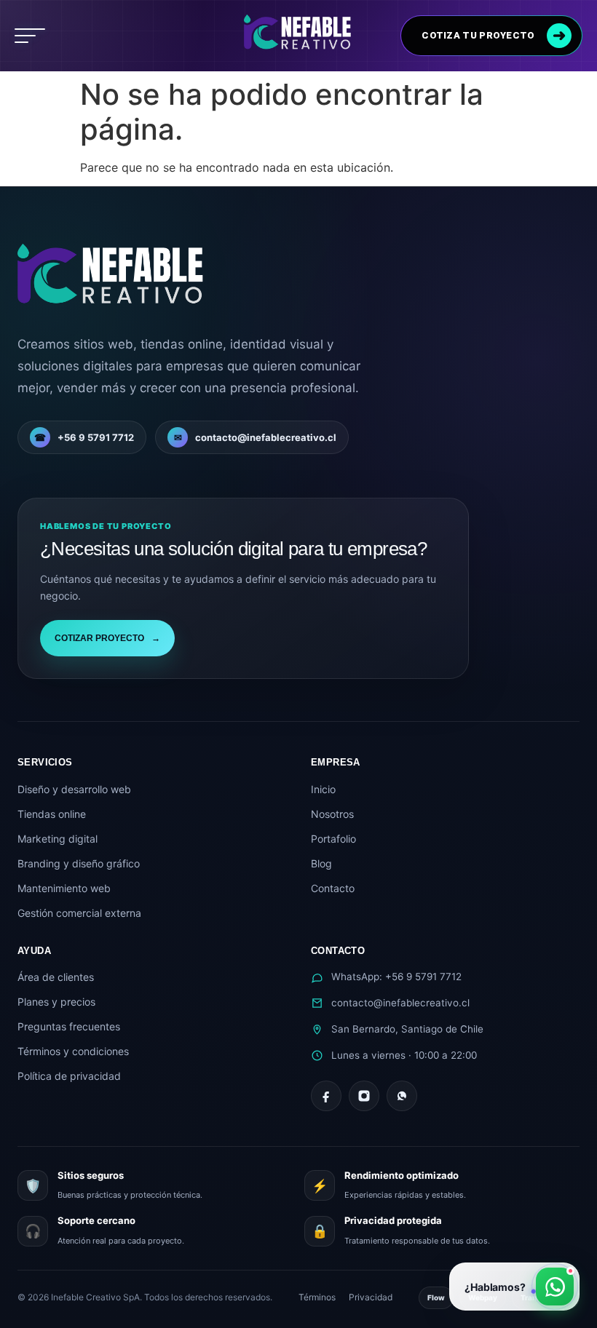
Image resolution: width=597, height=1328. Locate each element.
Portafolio (333, 838)
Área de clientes (55, 977)
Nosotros (332, 814)
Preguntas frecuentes (68, 1026)
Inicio (323, 789)
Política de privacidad (69, 1076)
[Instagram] (364, 1096)
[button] (30, 35)
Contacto (333, 888)
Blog (321, 863)
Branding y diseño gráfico (78, 863)
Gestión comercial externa (79, 913)
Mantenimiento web (64, 888)
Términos (317, 1297)
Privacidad (370, 1297)
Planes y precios (56, 1001)
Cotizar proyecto (107, 638)
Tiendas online (51, 814)
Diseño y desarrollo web (74, 789)
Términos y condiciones (73, 1051)
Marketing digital (57, 838)
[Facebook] (326, 1096)
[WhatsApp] (402, 1096)
